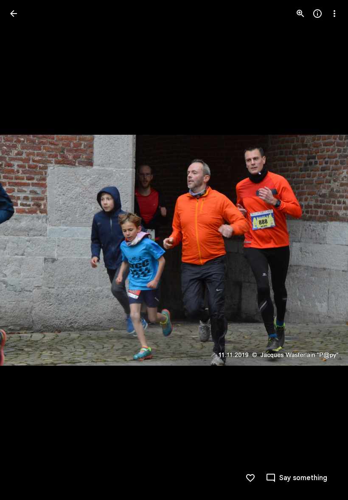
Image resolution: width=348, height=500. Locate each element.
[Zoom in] (300, 13)
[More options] (334, 13)
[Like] (250, 478)
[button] (24, 250)
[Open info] (317, 13)
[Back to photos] (13, 13)
